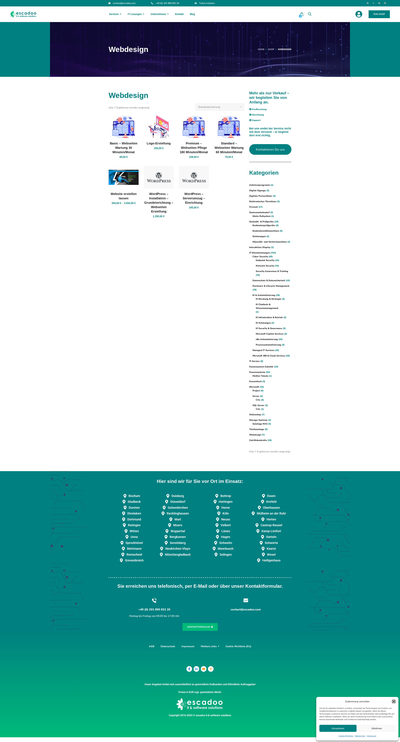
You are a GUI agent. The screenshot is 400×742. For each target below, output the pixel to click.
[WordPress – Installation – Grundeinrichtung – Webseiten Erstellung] (159, 177)
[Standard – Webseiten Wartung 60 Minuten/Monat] (229, 127)
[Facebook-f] (189, 669)
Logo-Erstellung (159, 143)
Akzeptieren (338, 728)
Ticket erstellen (207, 3)
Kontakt (179, 14)
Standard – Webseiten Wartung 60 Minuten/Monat (229, 148)
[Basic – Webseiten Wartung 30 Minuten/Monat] (124, 127)
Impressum (371, 736)
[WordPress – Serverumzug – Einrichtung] (194, 177)
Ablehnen (376, 728)
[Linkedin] (385, 3)
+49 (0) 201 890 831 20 (167, 3)
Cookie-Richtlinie (346, 736)
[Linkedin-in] (196, 669)
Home (261, 49)
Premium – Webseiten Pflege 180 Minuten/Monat (194, 148)
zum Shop (379, 14)
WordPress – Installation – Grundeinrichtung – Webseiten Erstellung (158, 202)
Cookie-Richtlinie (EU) (238, 646)
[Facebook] (368, 3)
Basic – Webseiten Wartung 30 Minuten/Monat (123, 148)
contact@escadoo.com (124, 3)
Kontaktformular (199, 626)
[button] (393, 701)
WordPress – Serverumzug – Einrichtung (194, 198)
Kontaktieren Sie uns (270, 149)
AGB (151, 646)
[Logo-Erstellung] (159, 127)
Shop (271, 49)
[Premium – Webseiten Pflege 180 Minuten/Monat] (194, 127)
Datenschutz (360, 736)
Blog (192, 14)
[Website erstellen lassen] (124, 177)
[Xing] (373, 3)
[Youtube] (379, 3)
